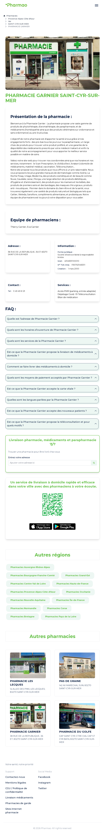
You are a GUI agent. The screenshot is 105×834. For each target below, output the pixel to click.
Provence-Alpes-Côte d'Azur (21, 19)
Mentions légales (15, 782)
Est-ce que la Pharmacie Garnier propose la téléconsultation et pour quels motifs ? (48, 424)
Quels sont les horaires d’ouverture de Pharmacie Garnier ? (42, 330)
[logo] (16, 5)
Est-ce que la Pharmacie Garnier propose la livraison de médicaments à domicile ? (50, 354)
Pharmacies (11, 16)
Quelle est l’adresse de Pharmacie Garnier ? (33, 318)
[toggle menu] (96, 5)
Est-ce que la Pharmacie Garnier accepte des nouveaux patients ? (47, 410)
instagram (44, 782)
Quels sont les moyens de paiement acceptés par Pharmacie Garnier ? (49, 377)
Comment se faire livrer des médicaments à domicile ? (39, 366)
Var (9, 21)
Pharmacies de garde (18, 803)
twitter (42, 788)
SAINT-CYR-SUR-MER (18, 24)
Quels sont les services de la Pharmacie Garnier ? (36, 341)
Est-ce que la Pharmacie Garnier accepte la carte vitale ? (41, 388)
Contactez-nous (15, 777)
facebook (44, 777)
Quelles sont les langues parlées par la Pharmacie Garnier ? (43, 399)
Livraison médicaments (19, 797)
